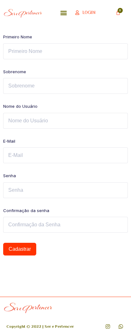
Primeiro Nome (17, 36)
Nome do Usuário (20, 106)
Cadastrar (20, 249)
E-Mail (9, 141)
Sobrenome (14, 71)
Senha (9, 175)
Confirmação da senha (26, 210)
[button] (64, 12)
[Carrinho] (118, 12)
